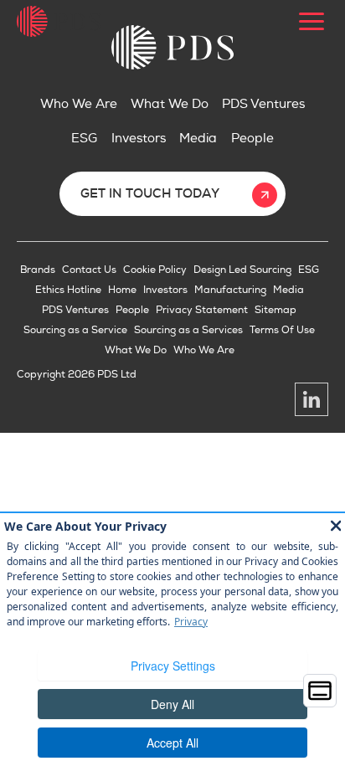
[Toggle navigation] (311, 21)
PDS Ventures (263, 104)
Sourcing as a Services (188, 330)
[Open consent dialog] (320, 690)
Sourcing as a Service (75, 330)
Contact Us (89, 270)
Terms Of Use (282, 330)
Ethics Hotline (68, 290)
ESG (84, 139)
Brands (37, 270)
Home (122, 290)
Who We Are (78, 104)
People (252, 139)
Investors (138, 139)
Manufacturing (230, 290)
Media (198, 139)
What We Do (170, 104)
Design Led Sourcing (242, 270)
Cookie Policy (155, 270)
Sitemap (275, 310)
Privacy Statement (202, 310)
